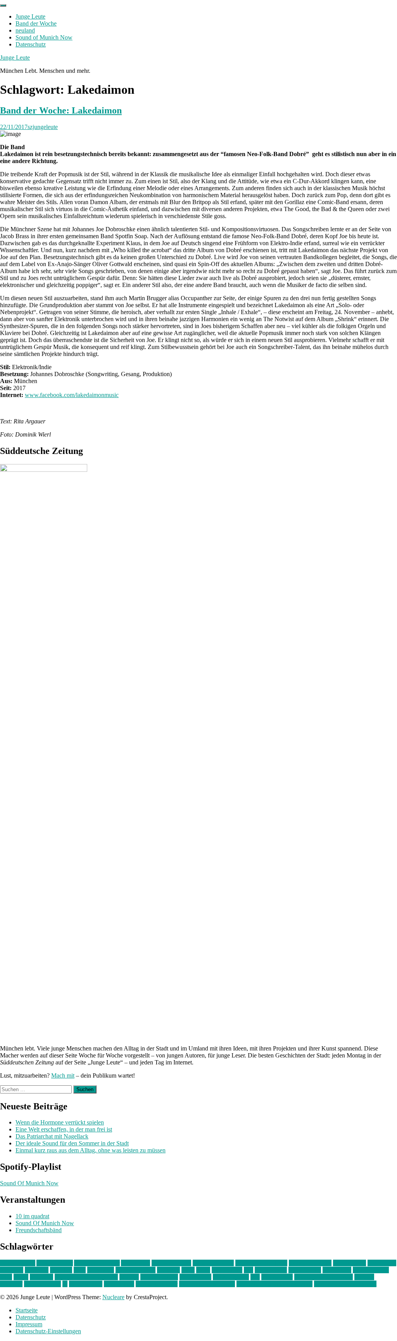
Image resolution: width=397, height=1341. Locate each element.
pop (255, 1277)
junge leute (100, 1270)
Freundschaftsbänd (39, 1230)
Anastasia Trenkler (97, 1263)
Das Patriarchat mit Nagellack (52, 1136)
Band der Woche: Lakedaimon (61, 110)
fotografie (36, 1270)
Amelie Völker (54, 1263)
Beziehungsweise (310, 1263)
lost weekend (271, 1270)
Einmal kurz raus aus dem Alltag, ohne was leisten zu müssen (91, 1150)
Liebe (203, 1270)
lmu (248, 1270)
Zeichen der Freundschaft (345, 1284)
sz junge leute (85, 1284)
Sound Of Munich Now (29, 1183)
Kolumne (168, 1270)
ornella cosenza (159, 1277)
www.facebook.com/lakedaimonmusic (72, 395)
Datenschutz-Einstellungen (48, 1331)
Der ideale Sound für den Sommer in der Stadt (72, 1143)
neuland (25, 30)
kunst (188, 1270)
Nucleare (113, 1297)
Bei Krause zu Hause (261, 1263)
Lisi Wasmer (227, 1270)
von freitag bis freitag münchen (274, 1284)
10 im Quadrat (17, 1263)
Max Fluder (337, 1270)
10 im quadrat (32, 1216)
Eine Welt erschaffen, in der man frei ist (64, 1129)
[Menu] (3, 5)
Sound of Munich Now (44, 37)
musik (21, 1277)
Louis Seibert (304, 1270)
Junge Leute (30, 16)
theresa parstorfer (157, 1284)
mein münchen (371, 1270)
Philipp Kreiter (231, 1277)
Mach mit (62, 1075)
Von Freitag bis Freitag (207, 1284)
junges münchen (135, 1270)
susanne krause (42, 1284)
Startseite (27, 1310)
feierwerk (11, 1270)
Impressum (29, 1324)
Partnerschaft (195, 1277)
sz (64, 1284)
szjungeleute (43, 127)
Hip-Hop (61, 1270)
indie (80, 1270)
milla (6, 1277)
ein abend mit (349, 1263)
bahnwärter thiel (171, 1263)
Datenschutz (31, 44)
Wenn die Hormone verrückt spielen (60, 1122)
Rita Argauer (277, 1277)
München (41, 1277)
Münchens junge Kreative (86, 1277)
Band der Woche (36, 23)
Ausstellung (135, 1263)
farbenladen (382, 1263)
